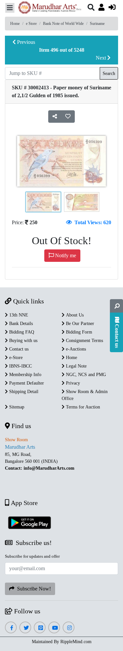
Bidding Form (78, 332)
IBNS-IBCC (20, 366)
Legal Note (76, 366)
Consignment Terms (84, 340)
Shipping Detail (23, 391)
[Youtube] (54, 628)
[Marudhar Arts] (47, 8)
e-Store (15, 357)
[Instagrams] (69, 628)
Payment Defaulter (26, 383)
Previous (25, 42)
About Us (74, 315)
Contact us (18, 349)
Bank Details (20, 323)
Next (101, 58)
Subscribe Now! (32, 588)
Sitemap (16, 407)
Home (15, 23)
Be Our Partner (79, 323)
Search (109, 73)
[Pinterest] (40, 628)
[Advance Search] (116, 306)
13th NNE (18, 315)
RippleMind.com (76, 641)
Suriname (97, 23)
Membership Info (24, 374)
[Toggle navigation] (9, 8)
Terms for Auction (82, 407)
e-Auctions (75, 349)
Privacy (72, 383)
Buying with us (22, 340)
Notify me (65, 255)
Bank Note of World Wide (63, 23)
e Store (31, 23)
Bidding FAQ (21, 332)
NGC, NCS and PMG (85, 374)
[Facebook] (11, 628)
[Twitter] (25, 628)
